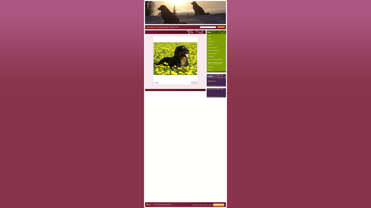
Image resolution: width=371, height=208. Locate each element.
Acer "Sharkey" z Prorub (162, 27)
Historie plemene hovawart (215, 59)
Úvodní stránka (150, 27)
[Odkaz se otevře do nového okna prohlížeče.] (175, 58)
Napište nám (211, 41)
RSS (149, 204)
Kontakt (210, 38)
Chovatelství (211, 56)
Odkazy (210, 69)
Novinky (210, 44)
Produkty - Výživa (212, 53)
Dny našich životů (212, 47)
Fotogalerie (211, 67)
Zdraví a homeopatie (213, 50)
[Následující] (195, 83)
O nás (209, 35)
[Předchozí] (192, 83)
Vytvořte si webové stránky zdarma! (202, 205)
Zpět (157, 82)
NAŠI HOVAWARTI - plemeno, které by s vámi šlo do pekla (215, 63)
